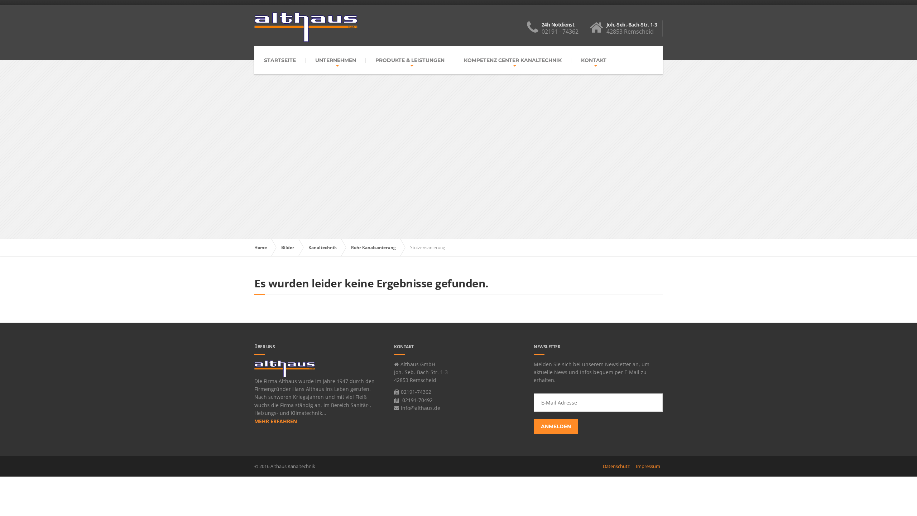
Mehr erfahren (275, 421)
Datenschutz (616, 466)
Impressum (648, 466)
